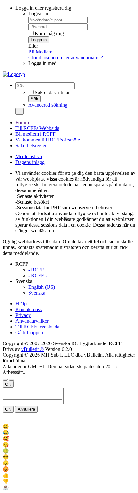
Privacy (23, 315)
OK (8, 384)
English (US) (41, 287)
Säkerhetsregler (31, 145)
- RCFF (36, 269)
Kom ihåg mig (49, 33)
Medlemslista (28, 156)
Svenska (36, 292)
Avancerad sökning (47, 105)
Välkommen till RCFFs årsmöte (47, 139)
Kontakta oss (28, 309)
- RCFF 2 (38, 275)
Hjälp (21, 303)
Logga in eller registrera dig (43, 8)
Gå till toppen (29, 332)
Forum (22, 122)
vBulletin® (32, 349)
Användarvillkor (32, 321)
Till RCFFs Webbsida (37, 128)
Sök (34, 98)
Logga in (39, 39)
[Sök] (19, 111)
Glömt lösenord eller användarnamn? (65, 57)
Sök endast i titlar (52, 92)
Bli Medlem (40, 51)
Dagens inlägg (30, 162)
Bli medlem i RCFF (35, 134)
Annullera (26, 409)
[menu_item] (69, 427)
